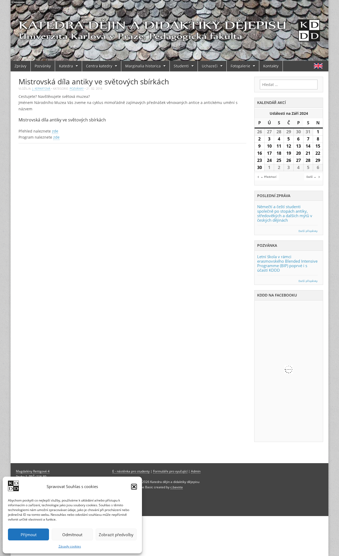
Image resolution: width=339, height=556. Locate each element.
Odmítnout (72, 534)
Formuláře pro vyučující (170, 471)
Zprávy (20, 66)
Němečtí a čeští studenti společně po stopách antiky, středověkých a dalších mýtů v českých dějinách (284, 213)
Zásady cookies (70, 546)
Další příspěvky (308, 231)
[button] (134, 486)
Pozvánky (43, 66)
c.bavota (176, 487)
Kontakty (271, 66)
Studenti (181, 66)
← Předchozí (268, 177)
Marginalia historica (143, 66)
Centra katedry (99, 66)
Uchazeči (210, 66)
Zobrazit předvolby (116, 534)
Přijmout (29, 534)
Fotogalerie (240, 66)
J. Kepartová (41, 88)
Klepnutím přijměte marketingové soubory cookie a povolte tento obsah (290, 370)
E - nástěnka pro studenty (131, 471)
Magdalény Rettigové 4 (33, 471)
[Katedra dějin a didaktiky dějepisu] (169, 30)
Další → (311, 177)
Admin (195, 471)
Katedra (66, 66)
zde (55, 131)
